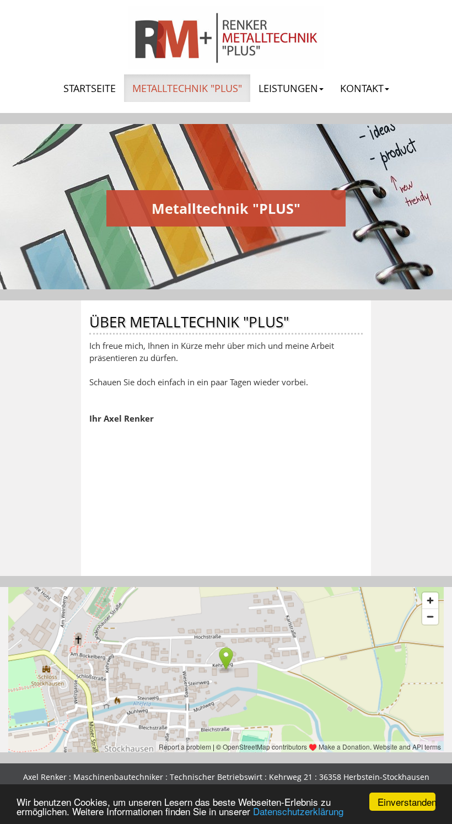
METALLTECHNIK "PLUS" (191, 88)
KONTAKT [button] (362, 88)
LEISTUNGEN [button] (288, 88)
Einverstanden (406, 802)
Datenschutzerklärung (298, 811)
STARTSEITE (89, 88)
